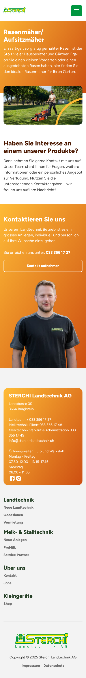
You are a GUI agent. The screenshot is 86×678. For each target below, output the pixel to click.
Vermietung (13, 522)
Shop (8, 604)
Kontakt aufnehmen (43, 266)
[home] (15, 10)
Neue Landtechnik (19, 507)
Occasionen (13, 515)
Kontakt (10, 575)
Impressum (31, 665)
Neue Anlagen (15, 540)
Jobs (7, 583)
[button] (76, 11)
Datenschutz (53, 665)
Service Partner (16, 555)
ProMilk (10, 547)
